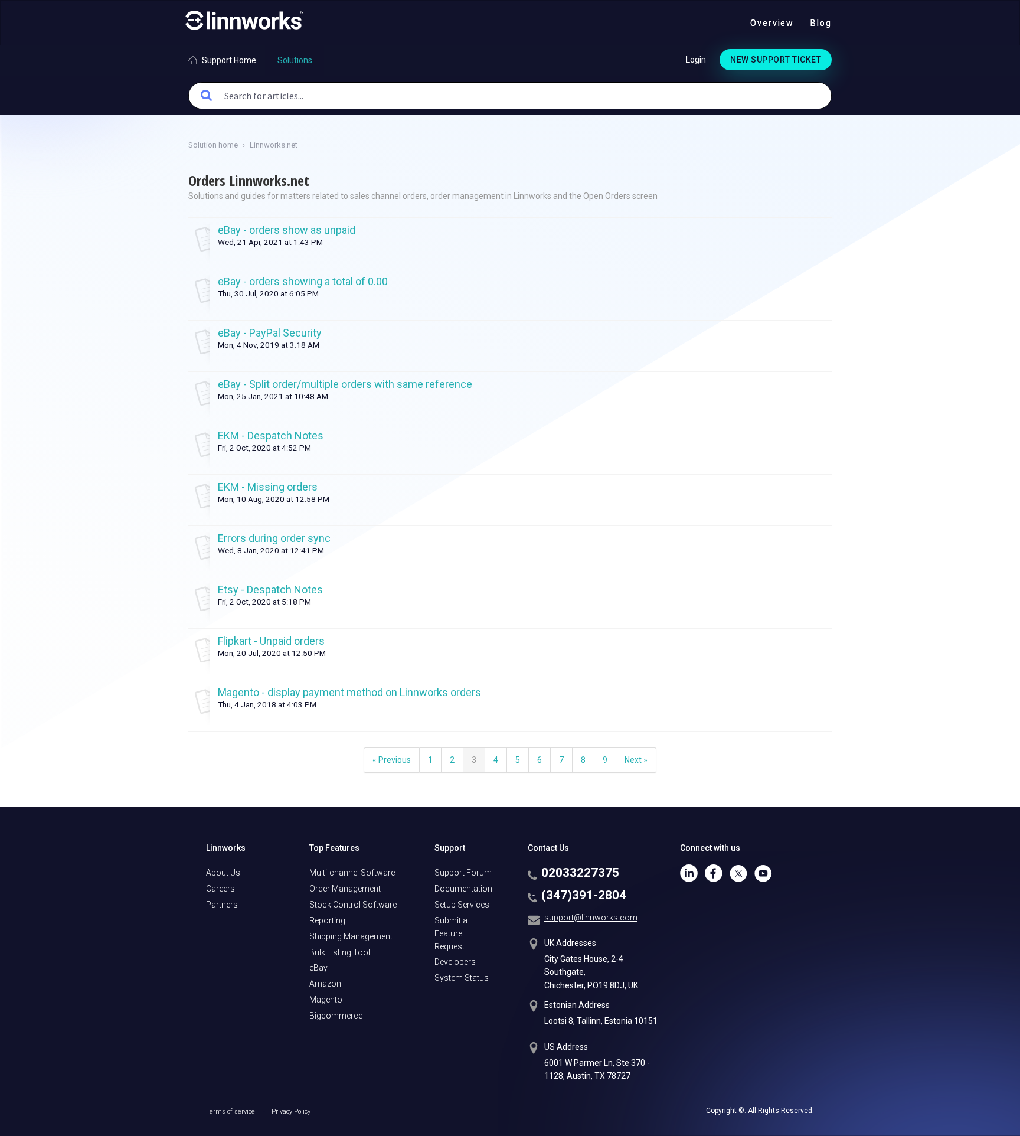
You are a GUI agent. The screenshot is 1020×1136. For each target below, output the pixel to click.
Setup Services (461, 904)
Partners (222, 904)
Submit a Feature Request (451, 933)
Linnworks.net (274, 145)
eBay (318, 967)
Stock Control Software (353, 904)
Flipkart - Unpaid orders (271, 641)
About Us (223, 872)
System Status (461, 977)
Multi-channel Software (352, 872)
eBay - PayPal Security (270, 333)
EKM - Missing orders (268, 487)
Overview (772, 23)
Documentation (463, 888)
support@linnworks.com (591, 917)
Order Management (345, 888)
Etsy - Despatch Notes (270, 589)
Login (696, 59)
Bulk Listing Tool (339, 952)
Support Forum (463, 872)
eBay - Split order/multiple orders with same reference (345, 384)
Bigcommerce (335, 1015)
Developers (455, 962)
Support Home (229, 60)
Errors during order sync (274, 538)
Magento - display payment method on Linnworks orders (349, 692)
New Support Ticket (775, 59)
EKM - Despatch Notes (270, 435)
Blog (821, 23)
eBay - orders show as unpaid (286, 230)
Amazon (325, 983)
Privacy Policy (291, 1111)
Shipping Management (351, 936)
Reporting (327, 920)
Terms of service (231, 1111)
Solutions (294, 60)
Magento (325, 999)
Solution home (214, 145)
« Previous (391, 760)
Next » (636, 760)
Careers (220, 888)
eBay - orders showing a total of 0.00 (303, 281)
